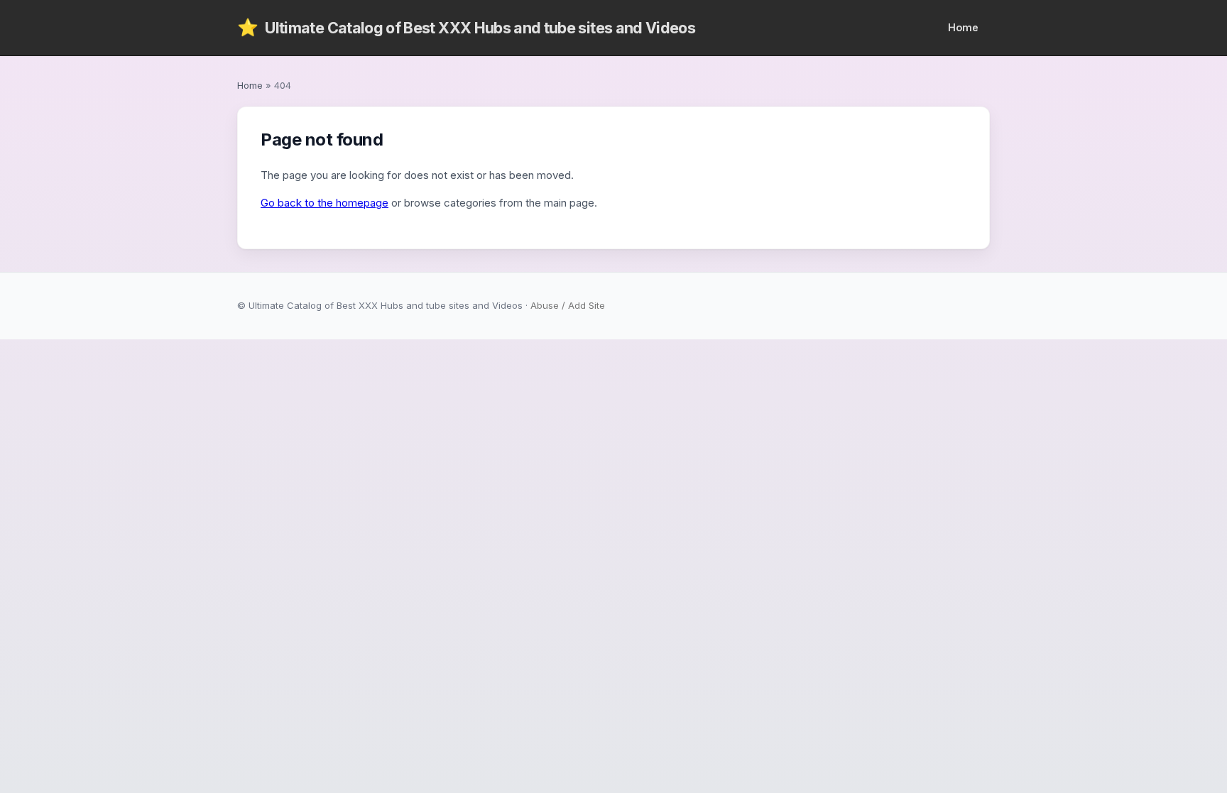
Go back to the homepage (324, 202)
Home (963, 27)
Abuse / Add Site (567, 305)
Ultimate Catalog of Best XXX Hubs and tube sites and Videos (466, 27)
